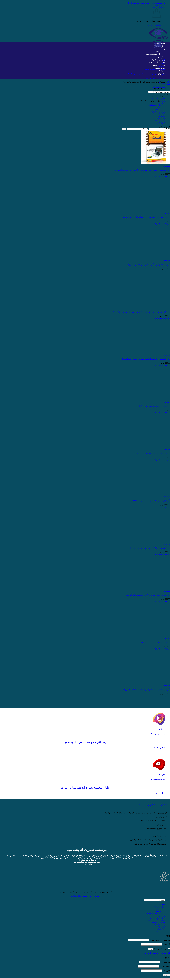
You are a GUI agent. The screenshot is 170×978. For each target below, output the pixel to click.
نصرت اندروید (160, 65)
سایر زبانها (161, 73)
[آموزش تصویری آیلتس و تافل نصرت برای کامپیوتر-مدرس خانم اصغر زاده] (155, 164)
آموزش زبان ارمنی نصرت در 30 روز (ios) (154, 406)
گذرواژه (166, 944)
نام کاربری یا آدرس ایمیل (160, 940)
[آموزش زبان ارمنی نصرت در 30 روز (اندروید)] (155, 447)
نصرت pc (161, 68)
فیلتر (123, 129)
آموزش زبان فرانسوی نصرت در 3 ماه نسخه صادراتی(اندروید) (146, 689)
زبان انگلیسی (160, 46)
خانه (168, 82)
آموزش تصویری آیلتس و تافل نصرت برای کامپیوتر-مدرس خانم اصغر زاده (142, 170)
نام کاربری (165, 962)
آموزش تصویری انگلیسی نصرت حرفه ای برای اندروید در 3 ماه (146, 217)
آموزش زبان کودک (158, 62)
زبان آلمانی (161, 48)
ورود (150, 949)
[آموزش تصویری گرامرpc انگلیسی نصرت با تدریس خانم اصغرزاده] (155, 353)
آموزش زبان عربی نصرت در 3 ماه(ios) (155, 642)
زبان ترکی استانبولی (158, 54)
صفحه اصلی (160, 43)
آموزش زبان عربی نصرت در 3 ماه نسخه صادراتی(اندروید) (148, 595)
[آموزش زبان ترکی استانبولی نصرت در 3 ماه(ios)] (155, 494)
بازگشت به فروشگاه (153, 25)
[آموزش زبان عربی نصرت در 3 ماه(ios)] (155, 636)
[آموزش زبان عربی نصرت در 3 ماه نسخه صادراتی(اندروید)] (155, 589)
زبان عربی (161, 57)
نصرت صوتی (160, 123)
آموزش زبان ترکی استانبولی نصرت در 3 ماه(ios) (151, 501)
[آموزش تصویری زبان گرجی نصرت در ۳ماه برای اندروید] (155, 258)
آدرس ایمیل (165, 966)
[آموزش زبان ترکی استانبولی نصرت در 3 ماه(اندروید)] (155, 542)
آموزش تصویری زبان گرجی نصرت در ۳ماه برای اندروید (149, 264)
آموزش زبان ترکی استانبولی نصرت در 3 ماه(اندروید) (150, 548)
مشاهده (167, 166)
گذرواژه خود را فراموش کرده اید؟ (157, 953)
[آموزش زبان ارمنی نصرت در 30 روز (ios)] (155, 400)
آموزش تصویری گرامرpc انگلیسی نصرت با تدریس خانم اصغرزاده (145, 359)
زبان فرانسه (160, 51)
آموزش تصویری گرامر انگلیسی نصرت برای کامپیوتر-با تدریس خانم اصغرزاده (141, 312)
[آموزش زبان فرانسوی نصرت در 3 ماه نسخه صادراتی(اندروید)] (155, 683)
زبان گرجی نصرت (159, 60)
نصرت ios (161, 71)
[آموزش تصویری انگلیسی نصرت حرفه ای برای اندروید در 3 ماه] (155, 211)
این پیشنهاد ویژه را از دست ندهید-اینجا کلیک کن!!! (146, 3)
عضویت (166, 975)
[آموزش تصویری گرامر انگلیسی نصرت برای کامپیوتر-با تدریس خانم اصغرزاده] (155, 305)
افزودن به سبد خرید (162, 176)
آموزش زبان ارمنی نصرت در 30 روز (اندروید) (153, 453)
